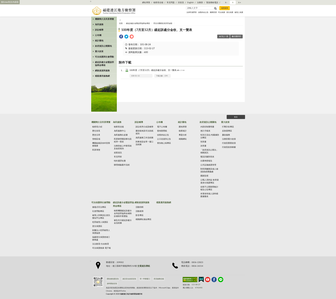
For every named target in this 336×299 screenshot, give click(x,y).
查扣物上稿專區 (164, 143)
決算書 (203, 146)
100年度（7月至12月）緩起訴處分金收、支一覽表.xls (157, 70)
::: (90, 1)
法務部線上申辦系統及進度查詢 (123, 147)
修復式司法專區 (99, 207)
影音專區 (139, 215)
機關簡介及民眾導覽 (104, 19)
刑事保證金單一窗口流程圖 (144, 143)
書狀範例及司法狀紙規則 (144, 132)
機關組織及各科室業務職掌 (101, 144)
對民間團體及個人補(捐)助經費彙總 (209, 170)
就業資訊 (118, 153)
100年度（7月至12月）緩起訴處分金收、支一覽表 (156, 30)
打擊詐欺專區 (228, 127)
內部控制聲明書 (207, 127)
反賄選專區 (227, 131)
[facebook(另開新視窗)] (214, 280)
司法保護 (221, 12)
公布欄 (98, 35)
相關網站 (183, 139)
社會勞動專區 (98, 211)
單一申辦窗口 (145, 279)
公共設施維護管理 (208, 165)
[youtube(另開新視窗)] (207, 280)
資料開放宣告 (112, 284)
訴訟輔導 (99, 30)
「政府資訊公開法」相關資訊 (209, 151)
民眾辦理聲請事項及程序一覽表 (123, 140)
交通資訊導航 (143, 266)
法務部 (200, 3)
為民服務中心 (120, 131)
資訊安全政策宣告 (129, 279)
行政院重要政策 (229, 143)
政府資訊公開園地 (103, 46)
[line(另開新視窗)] (220, 280)
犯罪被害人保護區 (100, 222)
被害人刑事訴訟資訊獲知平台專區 (101, 216)
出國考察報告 (206, 161)
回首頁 (181, 3)
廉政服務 (226, 135)
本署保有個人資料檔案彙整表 (209, 195)
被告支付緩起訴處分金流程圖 (123, 221)
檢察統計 (183, 131)
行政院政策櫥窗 (229, 147)
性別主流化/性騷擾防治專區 (209, 136)
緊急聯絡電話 (212, 3)
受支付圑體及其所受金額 (162, 23)
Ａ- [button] (226, 3)
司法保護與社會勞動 (104, 57)
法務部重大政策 (229, 139)
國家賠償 (213, 12)
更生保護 (229, 12)
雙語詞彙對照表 (207, 157)
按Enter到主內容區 (10, 2)
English (190, 3)
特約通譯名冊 (120, 161)
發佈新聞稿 (162, 131)
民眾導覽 (96, 150)
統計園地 (99, 41)
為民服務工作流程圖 (144, 138)
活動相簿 (139, 211)
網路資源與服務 (102, 71)
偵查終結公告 (203, 12)
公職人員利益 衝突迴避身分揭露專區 (209, 181)
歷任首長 (96, 131)
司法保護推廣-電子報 (101, 248)
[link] (121, 37)
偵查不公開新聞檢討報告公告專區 (209, 188)
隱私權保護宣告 (113, 279)
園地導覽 (183, 127)
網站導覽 (146, 3)
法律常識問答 (192, 12)
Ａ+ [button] (239, 3)
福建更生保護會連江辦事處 (101, 238)
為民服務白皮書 (121, 135)
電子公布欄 (162, 127)
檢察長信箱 (158, 3)
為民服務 (99, 24)
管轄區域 (96, 139)
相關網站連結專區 (143, 219)
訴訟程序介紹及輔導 (144, 127)
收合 (236, 117)
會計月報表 (205, 131)
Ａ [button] (233, 3)
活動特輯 (139, 207)
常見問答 (118, 157)
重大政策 (99, 51)
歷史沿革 (96, 135)
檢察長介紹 (97, 127)
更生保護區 (97, 226)
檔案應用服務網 (102, 76)
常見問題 (171, 3)
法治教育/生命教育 (100, 244)
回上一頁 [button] (224, 36)
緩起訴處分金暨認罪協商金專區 (104, 63)
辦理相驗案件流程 (122, 165)
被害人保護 (239, 12)
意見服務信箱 (159, 279)
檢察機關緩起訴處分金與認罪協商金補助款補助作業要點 (123, 213)
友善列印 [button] (237, 36)
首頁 (121, 23)
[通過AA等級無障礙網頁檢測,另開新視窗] (190, 280)
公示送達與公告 (164, 139)
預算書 (203, 142)
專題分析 (183, 135)
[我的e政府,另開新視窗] (201, 280)
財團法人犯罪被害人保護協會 (101, 231)
